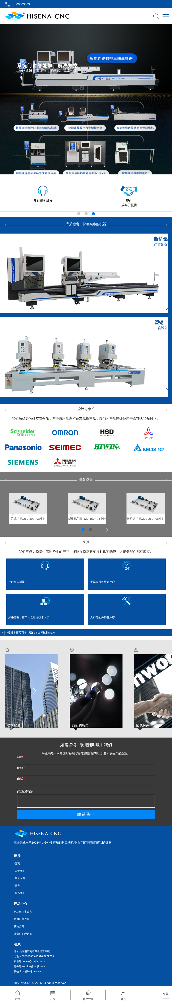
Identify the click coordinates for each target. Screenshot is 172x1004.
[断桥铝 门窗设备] (84, 312)
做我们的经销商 (23, 933)
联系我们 (86, 814)
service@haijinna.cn (34, 966)
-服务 (17, 885)
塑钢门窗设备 (22, 919)
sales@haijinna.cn (45, 632)
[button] (78, 213)
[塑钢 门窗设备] (84, 395)
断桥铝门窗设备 (23, 911)
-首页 (17, 863)
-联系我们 (19, 892)
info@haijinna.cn (30, 971)
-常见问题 (19, 878)
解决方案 (19, 926)
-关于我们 (19, 870)
